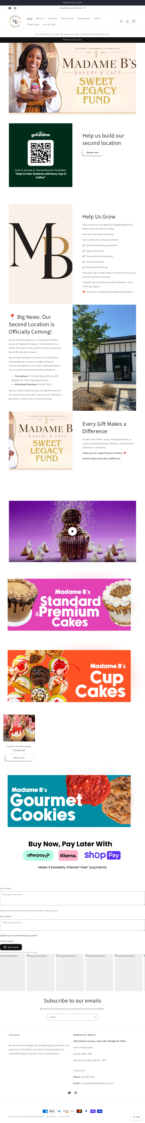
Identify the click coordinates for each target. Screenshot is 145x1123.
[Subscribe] (95, 1017)
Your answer (5, 888)
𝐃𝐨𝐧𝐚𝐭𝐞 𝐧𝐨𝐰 (93, 152)
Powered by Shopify (36, 1116)
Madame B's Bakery (22, 1116)
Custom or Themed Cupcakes (19, 746)
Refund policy (52, 1116)
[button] (121, 21)
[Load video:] (72, 531)
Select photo (13, 947)
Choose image (7, 941)
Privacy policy (64, 1116)
